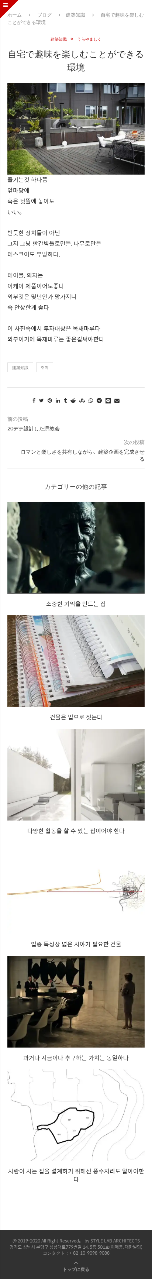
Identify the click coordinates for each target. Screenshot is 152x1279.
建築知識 (75, 14)
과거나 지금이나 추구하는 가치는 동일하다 (76, 1057)
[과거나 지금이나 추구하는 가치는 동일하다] (76, 1002)
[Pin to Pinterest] (50, 400)
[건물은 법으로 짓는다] (76, 661)
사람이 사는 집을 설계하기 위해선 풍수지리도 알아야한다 (76, 1175)
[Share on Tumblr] (65, 400)
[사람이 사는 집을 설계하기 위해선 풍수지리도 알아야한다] (76, 1115)
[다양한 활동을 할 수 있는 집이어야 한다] (76, 775)
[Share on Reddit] (73, 400)
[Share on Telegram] (99, 400)
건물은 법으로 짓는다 (76, 717)
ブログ (44, 14)
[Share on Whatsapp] (91, 400)
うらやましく (89, 39)
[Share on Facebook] (33, 400)
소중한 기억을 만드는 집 (76, 603)
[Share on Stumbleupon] (82, 400)
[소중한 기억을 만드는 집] (76, 548)
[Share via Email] (117, 400)
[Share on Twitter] (41, 400)
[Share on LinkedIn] (58, 400)
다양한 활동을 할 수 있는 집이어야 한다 (76, 830)
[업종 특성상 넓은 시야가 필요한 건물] (76, 888)
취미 (44, 367)
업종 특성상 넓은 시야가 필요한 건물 (76, 944)
